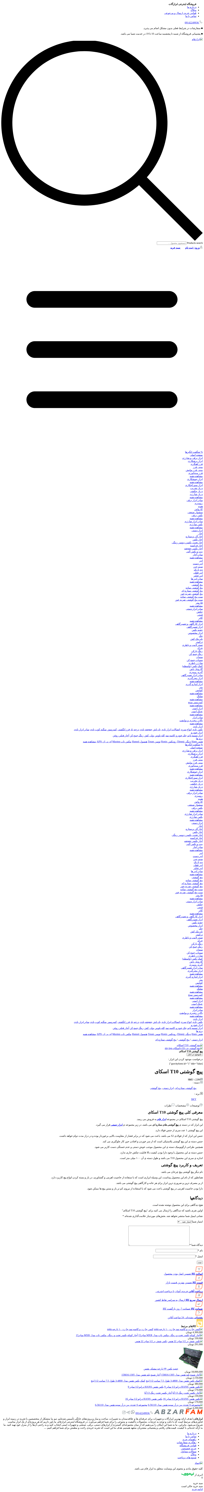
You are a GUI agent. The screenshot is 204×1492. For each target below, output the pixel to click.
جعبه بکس (197, 630)
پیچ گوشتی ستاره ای (192, 590)
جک (201, 636)
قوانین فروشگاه (188, 1445)
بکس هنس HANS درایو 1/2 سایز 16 (143, 1399)
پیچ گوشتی (197, 584)
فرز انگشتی (123, 729)
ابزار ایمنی (197, 708)
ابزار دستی (197, 530)
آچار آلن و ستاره (194, 536)
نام (200, 1250)
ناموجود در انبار (194, 1054)
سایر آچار (198, 554)
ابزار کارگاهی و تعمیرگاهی (189, 624)
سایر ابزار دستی (194, 608)
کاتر (201, 618)
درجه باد (135, 729)
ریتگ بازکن (197, 651)
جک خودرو (181, 735)
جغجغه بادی (146, 729)
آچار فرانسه (196, 545)
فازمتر (199, 602)
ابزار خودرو (197, 732)
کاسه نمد (170, 735)
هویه (200, 506)
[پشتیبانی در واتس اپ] (133, 1413)
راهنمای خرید (189, 1439)
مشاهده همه (196, 476)
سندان (199, 657)
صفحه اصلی (196, 455)
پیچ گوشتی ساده (194, 587)
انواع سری (186, 729)
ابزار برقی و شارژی (192, 458)
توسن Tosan (154, 741)
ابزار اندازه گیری (194, 684)
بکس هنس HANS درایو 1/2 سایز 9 (146, 1386)
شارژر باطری (195, 663)
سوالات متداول (188, 1451)
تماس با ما (190, 16)
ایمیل (199, 1256)
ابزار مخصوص (195, 633)
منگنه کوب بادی (98, 729)
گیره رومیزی (196, 672)
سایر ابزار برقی (194, 500)
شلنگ (200, 696)
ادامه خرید (197, 1489)
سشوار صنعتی (195, 512)
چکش (200, 612)
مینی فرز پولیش (194, 470)
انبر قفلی (198, 572)
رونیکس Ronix (169, 741)
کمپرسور (112, 729)
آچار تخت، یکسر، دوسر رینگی (187, 542)
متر (201, 687)
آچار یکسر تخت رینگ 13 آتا (158, 1393)
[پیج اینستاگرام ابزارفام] (124, 1413)
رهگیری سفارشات (186, 1442)
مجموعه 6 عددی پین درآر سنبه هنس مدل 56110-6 (121, 1405)
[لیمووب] (188, 1474)
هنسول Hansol (139, 741)
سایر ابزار (198, 717)
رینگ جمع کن (196, 654)
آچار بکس (198, 539)
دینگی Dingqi (184, 741)
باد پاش (157, 729)
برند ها (199, 738)
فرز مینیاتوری (195, 473)
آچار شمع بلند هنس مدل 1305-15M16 (140, 1374)
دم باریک (198, 569)
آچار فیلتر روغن (121, 735)
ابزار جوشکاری (195, 479)
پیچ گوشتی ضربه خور (191, 593)
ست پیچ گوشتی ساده (191, 596)
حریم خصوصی (188, 1448)
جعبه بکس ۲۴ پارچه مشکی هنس (161, 1368)
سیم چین (198, 566)
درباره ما (191, 7)
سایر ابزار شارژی (193, 521)
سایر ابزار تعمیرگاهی (192, 675)
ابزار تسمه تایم (195, 735)
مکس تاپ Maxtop (121, 741)
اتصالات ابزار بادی (170, 729)
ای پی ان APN (104, 741)
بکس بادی (197, 729)
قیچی (200, 615)
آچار (200, 533)
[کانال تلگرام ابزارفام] (128, 1413)
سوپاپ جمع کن (195, 660)
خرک (200, 648)
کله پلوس (160, 735)
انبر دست (198, 563)
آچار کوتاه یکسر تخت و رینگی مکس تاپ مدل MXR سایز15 (107, 1335)
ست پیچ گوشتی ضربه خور (189, 599)
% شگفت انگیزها (194, 452)
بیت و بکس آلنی (194, 551)
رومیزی (198, 503)
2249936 (192, 22)
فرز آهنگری (196, 464)
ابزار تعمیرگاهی (194, 627)
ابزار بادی (198, 726)
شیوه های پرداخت (187, 1457)
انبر (201, 560)
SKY (193, 1099)
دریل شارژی (196, 494)
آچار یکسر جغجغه (193, 548)
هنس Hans (197, 741)
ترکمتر (199, 642)
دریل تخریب (196, 488)
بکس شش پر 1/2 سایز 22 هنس (151, 1341)
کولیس (199, 690)
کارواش (198, 509)
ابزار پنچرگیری (195, 678)
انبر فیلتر (198, 575)
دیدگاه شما (196, 1245)
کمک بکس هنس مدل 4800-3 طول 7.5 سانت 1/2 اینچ (118, 1380)
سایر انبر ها (197, 578)
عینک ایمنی (197, 711)
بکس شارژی (196, 524)
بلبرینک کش (196, 639)
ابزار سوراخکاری (194, 485)
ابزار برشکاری (195, 461)
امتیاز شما (197, 1221)
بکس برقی (197, 515)
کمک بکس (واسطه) (192, 666)
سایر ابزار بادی (81, 729)
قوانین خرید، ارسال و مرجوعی (180, 13)
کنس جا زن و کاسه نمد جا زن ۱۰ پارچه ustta (130, 1329)
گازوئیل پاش (196, 669)
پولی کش (149, 735)
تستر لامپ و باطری (192, 645)
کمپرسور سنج (195, 702)
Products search (194, 243)
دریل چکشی (196, 491)
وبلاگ (193, 10)
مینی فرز (198, 467)
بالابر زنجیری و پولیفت (191, 720)
